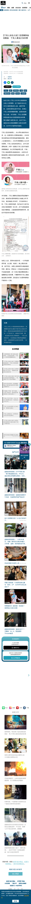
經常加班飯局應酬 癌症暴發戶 (11, 435)
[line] (10, 889)
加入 (6, 708)
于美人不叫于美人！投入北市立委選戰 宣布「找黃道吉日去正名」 (11, 400)
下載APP (14, 883)
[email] (22, 889)
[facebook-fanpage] (14, 889)
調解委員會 (7, 93)
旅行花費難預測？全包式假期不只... (15, 519)
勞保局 (17, 93)
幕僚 (25, 90)
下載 (27, 708)
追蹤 (13, 708)
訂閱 (20, 708)
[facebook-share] (5, 82)
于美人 (6, 90)
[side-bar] (29, 3)
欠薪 (21, 90)
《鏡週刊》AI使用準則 (15, 885)
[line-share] (8, 82)
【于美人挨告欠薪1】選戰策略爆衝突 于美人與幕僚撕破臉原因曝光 (11, 363)
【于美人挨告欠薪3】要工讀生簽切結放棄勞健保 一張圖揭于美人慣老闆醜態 (11, 377)
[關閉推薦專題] (29, 444)
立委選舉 (23, 93)
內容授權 (7, 883)
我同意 (15, 901)
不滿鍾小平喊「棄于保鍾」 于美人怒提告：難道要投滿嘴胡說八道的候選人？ (11, 392)
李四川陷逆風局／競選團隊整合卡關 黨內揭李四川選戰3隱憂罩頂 (11, 385)
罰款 (11, 90)
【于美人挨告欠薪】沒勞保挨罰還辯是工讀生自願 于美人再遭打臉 (11, 422)
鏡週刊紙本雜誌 (18, 862)
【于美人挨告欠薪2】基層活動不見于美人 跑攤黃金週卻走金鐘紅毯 (11, 370)
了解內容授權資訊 (18, 864)
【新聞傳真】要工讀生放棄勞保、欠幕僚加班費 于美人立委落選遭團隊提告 (11, 355)
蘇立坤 (10, 78)
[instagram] (18, 889)
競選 (13, 93)
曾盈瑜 (10, 77)
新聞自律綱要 (22, 883)
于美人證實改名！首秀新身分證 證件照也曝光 (11, 414)
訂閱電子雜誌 (21, 881)
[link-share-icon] (12, 82)
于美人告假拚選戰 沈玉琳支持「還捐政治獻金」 (11, 407)
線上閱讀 (15, 874)
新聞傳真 (16, 90)
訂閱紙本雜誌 (3, 2)
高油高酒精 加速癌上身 (12, 563)
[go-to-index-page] (12, 42)
